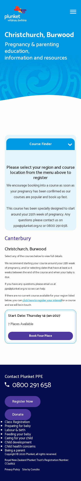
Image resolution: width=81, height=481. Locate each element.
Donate (18, 415)
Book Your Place (40, 335)
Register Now (22, 402)
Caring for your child (19, 438)
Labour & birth (15, 430)
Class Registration (17, 422)
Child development (18, 442)
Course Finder (40, 144)
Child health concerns (20, 446)
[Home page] (18, 12)
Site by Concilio (31, 470)
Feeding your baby (18, 434)
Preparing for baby (18, 426)
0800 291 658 (31, 385)
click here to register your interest (42, 300)
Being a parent (15, 450)
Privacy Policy (12, 470)
